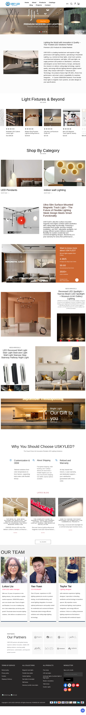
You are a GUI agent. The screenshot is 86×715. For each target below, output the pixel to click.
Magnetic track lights (27, 670)
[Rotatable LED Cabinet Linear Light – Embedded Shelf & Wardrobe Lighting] (22, 135)
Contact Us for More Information (64, 280)
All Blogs (43, 542)
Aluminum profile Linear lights (30, 685)
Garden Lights (47, 687)
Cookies (4, 676)
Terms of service (8, 665)
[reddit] (69, 689)
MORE (15, 532)
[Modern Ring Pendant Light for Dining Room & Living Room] (40, 135)
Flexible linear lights (43, 13)
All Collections (28, 665)
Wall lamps (25, 682)
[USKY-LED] (14, 695)
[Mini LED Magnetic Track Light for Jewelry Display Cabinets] (78, 135)
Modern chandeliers (48, 681)
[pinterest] (73, 685)
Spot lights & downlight (28, 679)
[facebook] (65, 685)
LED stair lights (47, 673)
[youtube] (77, 685)
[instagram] (65, 689)
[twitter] (69, 685)
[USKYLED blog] (6, 695)
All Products (48, 665)
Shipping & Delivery (7, 679)
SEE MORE (43, 102)
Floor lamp (46, 670)
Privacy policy (5, 673)
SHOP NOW (4, 193)
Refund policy (5, 670)
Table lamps (46, 684)
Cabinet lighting (26, 676)
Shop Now (43, 26)
